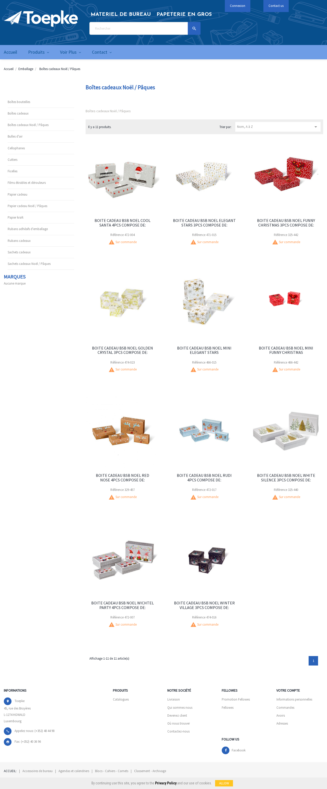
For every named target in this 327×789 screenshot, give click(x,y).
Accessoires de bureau (37, 771)
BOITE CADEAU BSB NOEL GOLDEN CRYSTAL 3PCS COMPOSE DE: (122, 350)
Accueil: (10, 771)
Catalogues (121, 699)
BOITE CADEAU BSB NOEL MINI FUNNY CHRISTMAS (286, 350)
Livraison (173, 699)
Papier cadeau (17, 194)
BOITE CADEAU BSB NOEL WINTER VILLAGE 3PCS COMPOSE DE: (204, 605)
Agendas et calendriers (74, 771)
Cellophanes (16, 148)
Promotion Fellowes (236, 699)
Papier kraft (16, 217)
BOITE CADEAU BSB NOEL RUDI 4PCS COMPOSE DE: (204, 477)
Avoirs (280, 715)
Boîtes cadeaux (18, 113)
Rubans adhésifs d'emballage (28, 229)
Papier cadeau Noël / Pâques (27, 206)
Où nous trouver (178, 723)
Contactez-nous (178, 731)
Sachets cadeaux (19, 252)
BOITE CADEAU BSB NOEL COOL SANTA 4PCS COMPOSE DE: (122, 223)
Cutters (12, 159)
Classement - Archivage (150, 771)
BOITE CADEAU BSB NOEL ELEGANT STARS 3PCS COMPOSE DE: (204, 223)
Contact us (276, 6)
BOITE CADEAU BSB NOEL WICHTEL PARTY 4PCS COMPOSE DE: (122, 605)
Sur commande (126, 242)
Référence (117, 235)
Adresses (282, 723)
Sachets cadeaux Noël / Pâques (29, 264)
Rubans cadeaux (19, 241)
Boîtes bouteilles (19, 102)
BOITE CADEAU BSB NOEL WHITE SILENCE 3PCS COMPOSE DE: (286, 477)
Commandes (285, 707)
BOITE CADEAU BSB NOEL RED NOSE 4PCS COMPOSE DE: (122, 477)
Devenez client (177, 715)
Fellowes (227, 707)
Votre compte (288, 690)
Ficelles (12, 171)
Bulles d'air (15, 136)
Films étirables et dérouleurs (27, 183)
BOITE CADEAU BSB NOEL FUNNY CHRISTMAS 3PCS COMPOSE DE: (286, 223)
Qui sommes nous (179, 707)
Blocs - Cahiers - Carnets (111, 771)
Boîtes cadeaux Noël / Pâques (28, 125)
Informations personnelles (294, 699)
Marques (15, 276)
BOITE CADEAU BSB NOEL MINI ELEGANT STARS (204, 350)
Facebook (239, 750)
